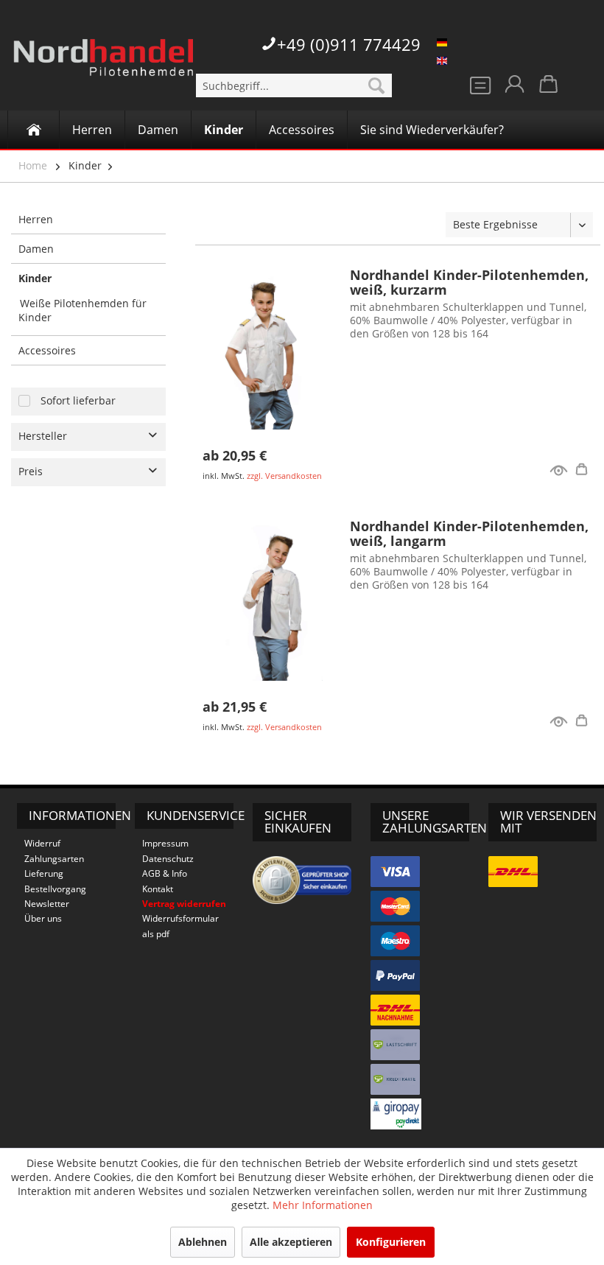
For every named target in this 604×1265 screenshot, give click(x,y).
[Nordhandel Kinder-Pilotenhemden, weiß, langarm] (269, 600)
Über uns (43, 918)
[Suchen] (376, 85)
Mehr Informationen (323, 1205)
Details (584, 471)
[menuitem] (294, 85)
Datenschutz (168, 858)
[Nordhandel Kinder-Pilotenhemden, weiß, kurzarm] (269, 348)
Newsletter (46, 903)
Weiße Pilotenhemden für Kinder (82, 310)
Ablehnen (202, 1242)
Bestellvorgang (55, 889)
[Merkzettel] (477, 88)
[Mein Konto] (513, 88)
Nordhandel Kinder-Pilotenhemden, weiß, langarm (469, 533)
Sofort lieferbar (78, 400)
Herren (35, 219)
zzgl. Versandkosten (284, 475)
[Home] (33, 130)
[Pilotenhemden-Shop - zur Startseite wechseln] (103, 66)
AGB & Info (164, 873)
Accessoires (47, 350)
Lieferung (43, 873)
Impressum (165, 843)
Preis (30, 471)
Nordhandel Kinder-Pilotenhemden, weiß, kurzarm (469, 282)
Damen (36, 249)
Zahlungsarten (54, 858)
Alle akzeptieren (291, 1242)
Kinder (85, 165)
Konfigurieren (391, 1242)
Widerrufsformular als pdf (180, 925)
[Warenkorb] (549, 88)
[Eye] (558, 472)
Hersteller (42, 436)
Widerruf (42, 843)
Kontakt (157, 889)
